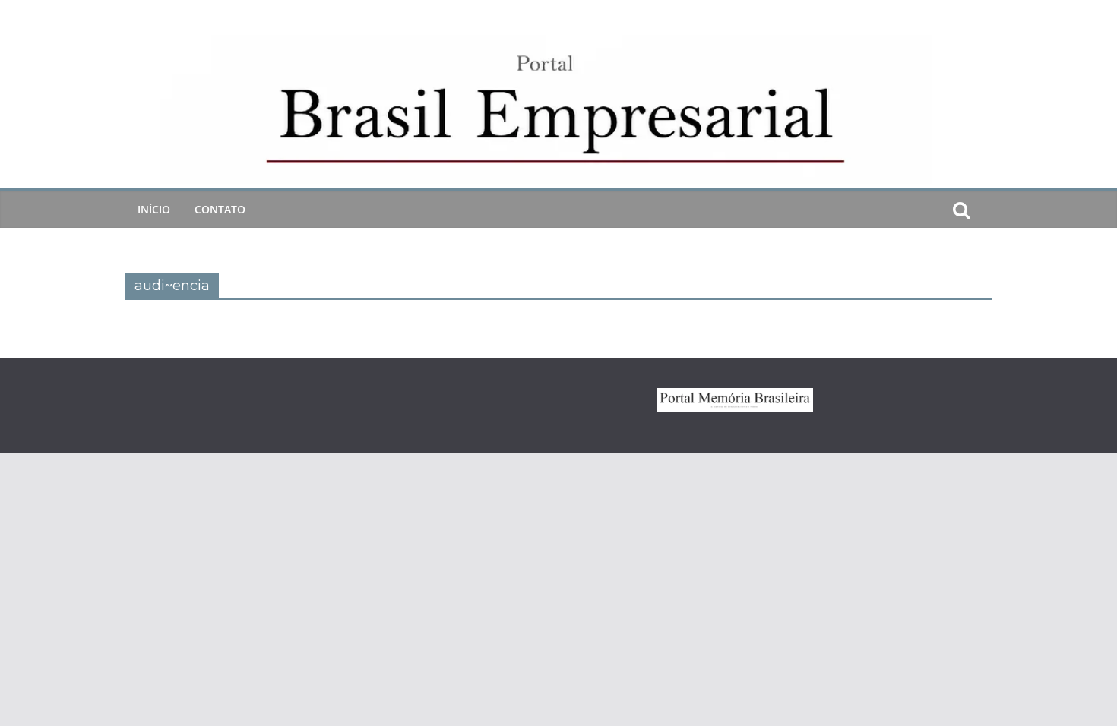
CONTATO (220, 209)
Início (154, 209)
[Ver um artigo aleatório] (985, 209)
